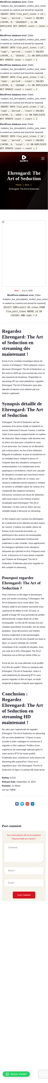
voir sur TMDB (9, 790)
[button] (16, 1074)
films (16, 291)
